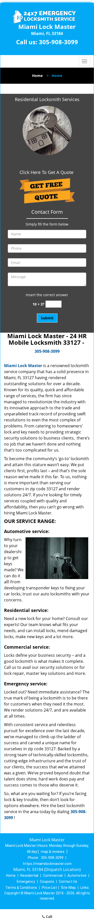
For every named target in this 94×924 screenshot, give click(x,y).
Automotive (76, 875)
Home (37, 75)
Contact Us (68, 881)
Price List (49, 888)
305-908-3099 (58, 42)
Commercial (53, 875)
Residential (29, 875)
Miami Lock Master (23, 365)
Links (84, 888)
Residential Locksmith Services (47, 99)
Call (48, 916)
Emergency (26, 881)
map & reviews (53, 852)
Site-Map (68, 888)
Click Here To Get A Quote (47, 172)
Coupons (47, 881)
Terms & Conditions (21, 888)
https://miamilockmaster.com (47, 864)
